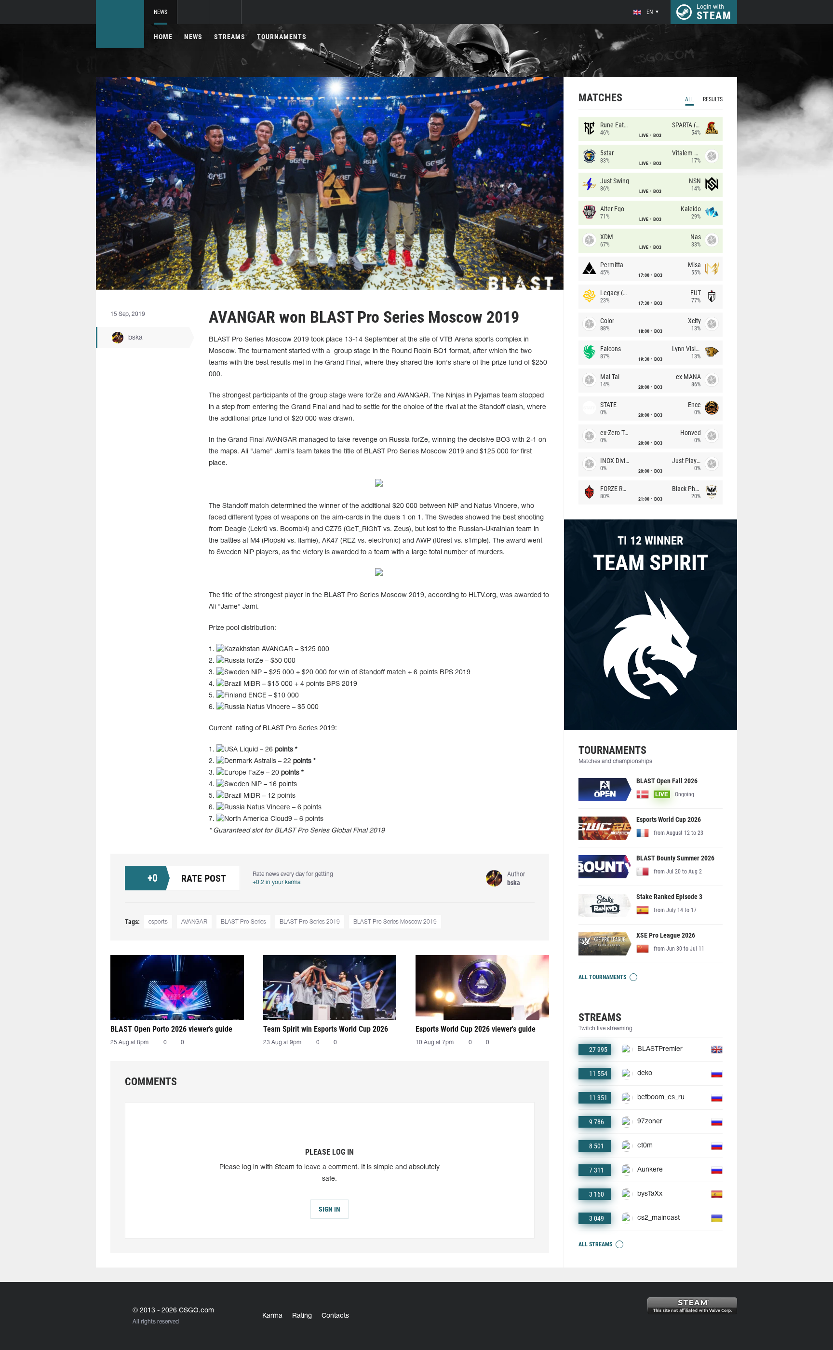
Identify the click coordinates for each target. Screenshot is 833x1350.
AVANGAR (194, 922)
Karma (272, 1316)
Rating (302, 1316)
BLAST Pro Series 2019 (310, 922)
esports (158, 922)
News (160, 12)
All (689, 99)
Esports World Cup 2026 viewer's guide (476, 1029)
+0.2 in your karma (276, 882)
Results (713, 99)
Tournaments (282, 37)
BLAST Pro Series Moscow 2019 (395, 922)
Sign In (329, 1209)
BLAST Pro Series (243, 922)
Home (163, 37)
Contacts (335, 1316)
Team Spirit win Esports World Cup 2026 (325, 1029)
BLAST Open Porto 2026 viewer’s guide (171, 1029)
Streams (229, 37)
